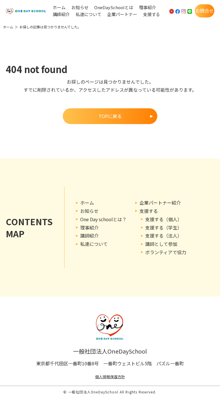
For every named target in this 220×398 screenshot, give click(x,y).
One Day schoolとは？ (103, 219)
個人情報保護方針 (110, 376)
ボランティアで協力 (165, 252)
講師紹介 (61, 14)
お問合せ (204, 10)
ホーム (59, 7)
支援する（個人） (163, 219)
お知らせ (80, 7)
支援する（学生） (163, 227)
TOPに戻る (110, 116)
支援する (151, 14)
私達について (88, 14)
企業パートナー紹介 (160, 202)
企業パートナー (122, 14)
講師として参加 (161, 243)
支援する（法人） (163, 235)
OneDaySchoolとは (113, 7)
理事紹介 (147, 7)
